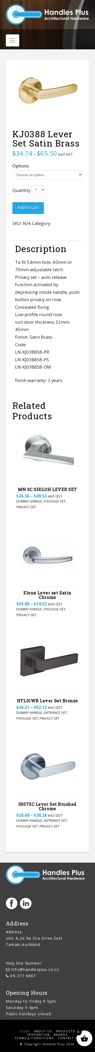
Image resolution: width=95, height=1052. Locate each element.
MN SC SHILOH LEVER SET (47, 489)
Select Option (47, 474)
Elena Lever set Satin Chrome (47, 595)
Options (20, 166)
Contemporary (67, 223)
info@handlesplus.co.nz (35, 969)
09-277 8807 (23, 975)
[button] (12, 40)
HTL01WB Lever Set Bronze (47, 700)
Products (65, 1031)
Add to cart (28, 207)
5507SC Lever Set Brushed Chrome (47, 806)
